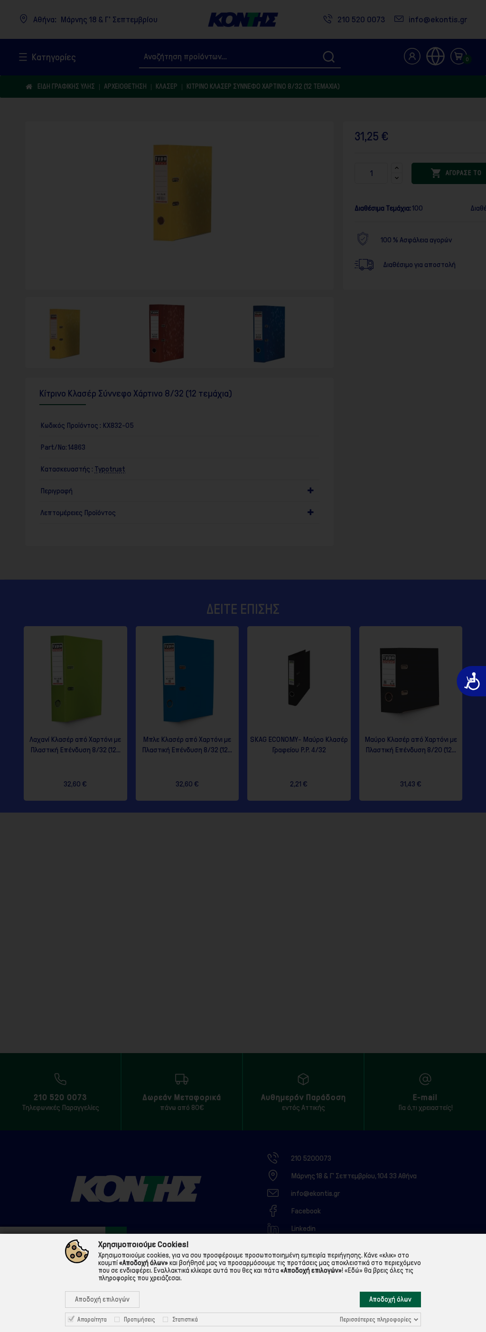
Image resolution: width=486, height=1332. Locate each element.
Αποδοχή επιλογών (102, 1299)
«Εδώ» (354, 1270)
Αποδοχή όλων (390, 1299)
